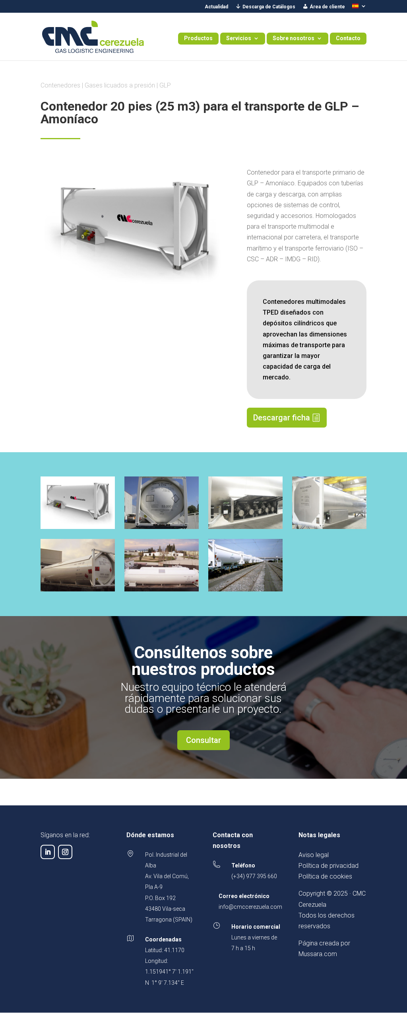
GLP (165, 85)
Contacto (348, 38)
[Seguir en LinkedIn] (48, 852)
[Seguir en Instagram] (65, 852)
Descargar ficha (281, 417)
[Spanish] (359, 8)
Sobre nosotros (293, 38)
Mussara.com (317, 954)
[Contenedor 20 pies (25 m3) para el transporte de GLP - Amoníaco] (77, 529)
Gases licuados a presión (120, 85)
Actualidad (216, 7)
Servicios (238, 38)
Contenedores (60, 85)
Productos (198, 38)
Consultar (203, 740)
